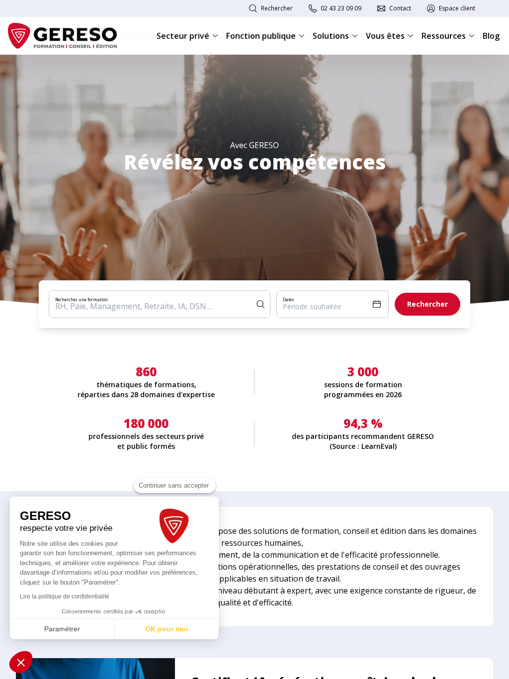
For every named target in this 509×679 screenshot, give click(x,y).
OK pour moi (166, 629)
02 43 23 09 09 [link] (341, 8)
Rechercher (277, 8)
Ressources (444, 35)
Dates (288, 299)
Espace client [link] (457, 8)
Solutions (331, 35)
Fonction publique (261, 35)
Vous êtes (385, 35)
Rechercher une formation (81, 299)
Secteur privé (183, 35)
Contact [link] (400, 8)
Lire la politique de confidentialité (64, 596)
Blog (491, 35)
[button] (21, 662)
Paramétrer (62, 629)
